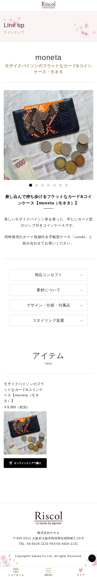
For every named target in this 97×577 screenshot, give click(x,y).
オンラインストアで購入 (27, 463)
